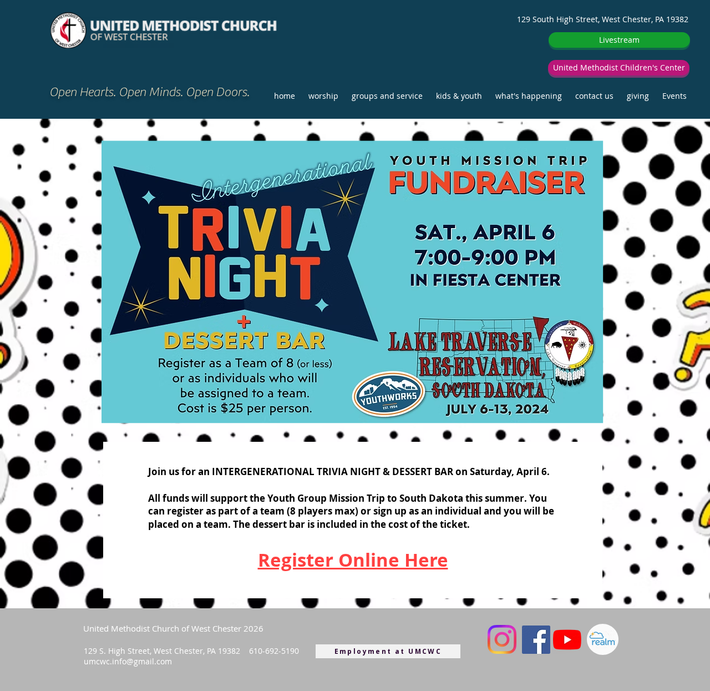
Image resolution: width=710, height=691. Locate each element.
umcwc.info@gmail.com (128, 661)
